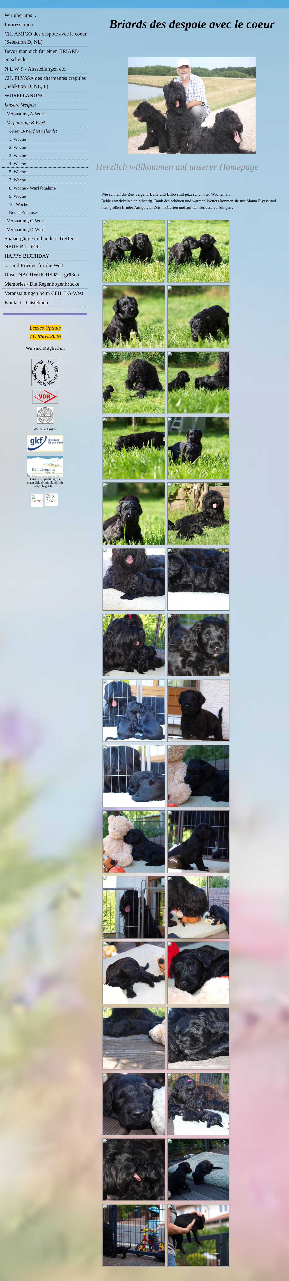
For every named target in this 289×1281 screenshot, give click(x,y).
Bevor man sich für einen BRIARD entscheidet (42, 55)
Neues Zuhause (23, 212)
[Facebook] (37, 500)
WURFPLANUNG (25, 95)
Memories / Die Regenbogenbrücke (42, 284)
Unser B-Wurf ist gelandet (33, 130)
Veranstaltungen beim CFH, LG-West (44, 293)
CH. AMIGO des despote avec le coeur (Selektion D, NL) (46, 38)
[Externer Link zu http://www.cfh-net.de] (45, 385)
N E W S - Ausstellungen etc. (35, 69)
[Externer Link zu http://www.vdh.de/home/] (45, 402)
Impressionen (19, 24)
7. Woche (17, 179)
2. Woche (17, 147)
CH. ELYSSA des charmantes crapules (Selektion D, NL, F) (45, 82)
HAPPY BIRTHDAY (27, 256)
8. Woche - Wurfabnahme (32, 187)
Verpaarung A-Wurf (26, 113)
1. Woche (17, 139)
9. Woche (17, 196)
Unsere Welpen (20, 105)
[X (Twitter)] (51, 499)
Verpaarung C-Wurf (26, 220)
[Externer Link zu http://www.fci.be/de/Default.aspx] (45, 422)
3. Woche (17, 155)
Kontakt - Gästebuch (26, 302)
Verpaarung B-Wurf (26, 122)
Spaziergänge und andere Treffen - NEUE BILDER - (41, 242)
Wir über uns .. (20, 15)
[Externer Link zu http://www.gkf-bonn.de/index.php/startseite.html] (45, 450)
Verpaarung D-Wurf (26, 229)
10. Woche (18, 204)
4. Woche (17, 163)
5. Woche (17, 171)
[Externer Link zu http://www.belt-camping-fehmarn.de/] (45, 476)
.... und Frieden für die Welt (34, 265)
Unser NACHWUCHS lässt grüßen (42, 275)
